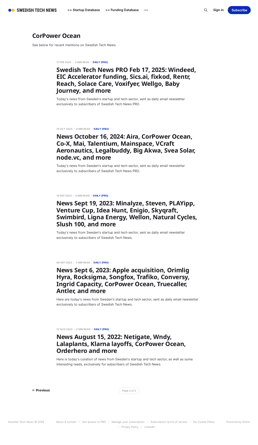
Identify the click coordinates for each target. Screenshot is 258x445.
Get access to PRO (94, 421)
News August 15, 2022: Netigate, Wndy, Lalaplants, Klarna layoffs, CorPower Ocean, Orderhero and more (121, 344)
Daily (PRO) (100, 62)
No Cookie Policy (203, 421)
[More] (146, 10)
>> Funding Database (122, 10)
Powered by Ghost (238, 421)
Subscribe (239, 10)
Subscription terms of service (168, 421)
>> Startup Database (84, 10)
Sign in (218, 10)
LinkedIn (149, 426)
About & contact (66, 421)
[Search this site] (206, 10)
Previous (43, 390)
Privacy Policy (130, 426)
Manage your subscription (128, 421)
